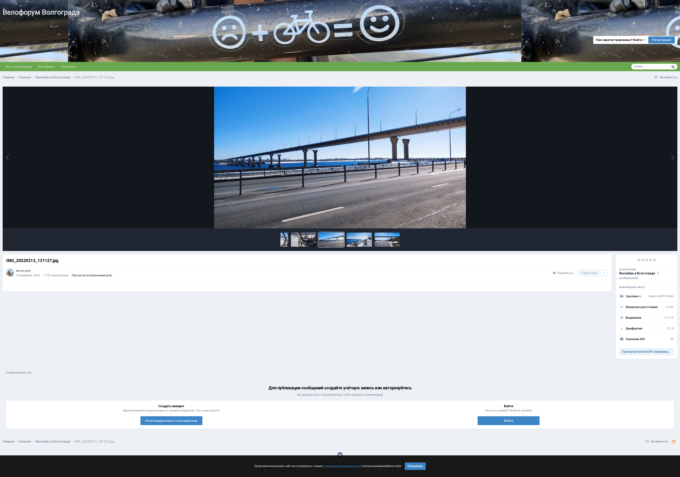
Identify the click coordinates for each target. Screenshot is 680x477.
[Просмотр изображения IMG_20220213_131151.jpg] (387, 240)
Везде (661, 66)
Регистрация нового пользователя (171, 420)
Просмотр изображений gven (92, 275)
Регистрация (661, 40)
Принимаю (415, 466)
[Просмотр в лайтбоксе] (340, 157)
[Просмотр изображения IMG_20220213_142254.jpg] (284, 240)
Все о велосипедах (19, 66)
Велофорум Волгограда (41, 12)
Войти (508, 420)
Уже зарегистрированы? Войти (620, 40)
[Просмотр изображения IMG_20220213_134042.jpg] (359, 240)
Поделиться (564, 273)
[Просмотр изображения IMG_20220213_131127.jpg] (331, 240)
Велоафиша (46, 66)
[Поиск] (673, 66)
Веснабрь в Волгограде (637, 273)
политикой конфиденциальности (342, 466)
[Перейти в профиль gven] (10, 272)
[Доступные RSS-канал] (673, 441)
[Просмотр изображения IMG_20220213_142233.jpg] (303, 240)
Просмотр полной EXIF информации (646, 351)
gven (28, 270)
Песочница (68, 66)
